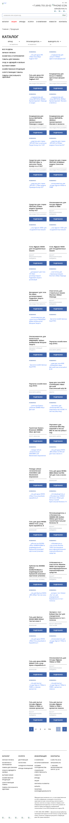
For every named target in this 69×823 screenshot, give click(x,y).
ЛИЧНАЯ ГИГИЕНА (9, 53)
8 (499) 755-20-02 (56, 760)
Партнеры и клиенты (41, 783)
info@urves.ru (56, 762)
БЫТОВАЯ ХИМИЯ (8, 66)
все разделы (7, 49)
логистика (22, 762)
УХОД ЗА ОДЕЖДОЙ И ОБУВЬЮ (13, 62)
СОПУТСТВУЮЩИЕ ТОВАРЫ (12, 72)
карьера (37, 786)
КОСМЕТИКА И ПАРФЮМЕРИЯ (13, 56)
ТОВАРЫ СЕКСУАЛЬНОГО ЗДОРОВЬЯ (11, 76)
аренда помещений (25, 768)
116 (49, 729)
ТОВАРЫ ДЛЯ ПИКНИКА (10, 59)
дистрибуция (23, 760)
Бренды (22, 22)
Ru (63, 2)
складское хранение (25, 765)
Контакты (63, 22)
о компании (41, 22)
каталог (5, 22)
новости (52, 22)
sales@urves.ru (60, 8)
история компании (41, 762)
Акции (14, 22)
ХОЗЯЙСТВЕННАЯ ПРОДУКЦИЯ (13, 69)
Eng (66, 2)
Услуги (31, 22)
